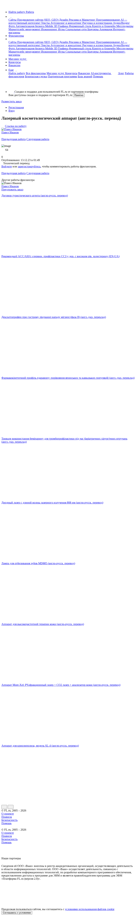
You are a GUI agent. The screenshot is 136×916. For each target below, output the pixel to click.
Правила (6, 816)
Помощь (98, 76)
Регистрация (16, 107)
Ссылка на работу (16, 126)
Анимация (106, 29)
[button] (11, 16)
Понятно (78, 95)
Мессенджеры (124, 26)
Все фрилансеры (36, 73)
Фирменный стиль (80, 26)
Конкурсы (14, 62)
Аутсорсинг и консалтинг (66, 22)
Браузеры (93, 29)
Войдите (6, 166)
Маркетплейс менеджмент (24, 29)
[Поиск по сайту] (11, 85)
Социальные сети (76, 29)
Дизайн (64, 19)
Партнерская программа (62, 76)
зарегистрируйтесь (29, 166)
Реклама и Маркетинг (82, 19)
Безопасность (9, 820)
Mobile (49, 26)
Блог (121, 73)
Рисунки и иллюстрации (97, 22)
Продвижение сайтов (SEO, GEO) (38, 19)
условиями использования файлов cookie (89, 909)
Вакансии (14, 65)
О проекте (7, 813)
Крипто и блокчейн (104, 26)
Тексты (45, 22)
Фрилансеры (16, 35)
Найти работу (16, 73)
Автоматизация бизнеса (30, 26)
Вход (11, 110)
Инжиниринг (49, 29)
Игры (62, 29)
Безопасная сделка (36, 76)
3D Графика (61, 26)
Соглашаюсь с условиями (17, 912)
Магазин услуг (17, 58)
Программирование (108, 19)
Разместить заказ (11, 101)
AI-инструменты (101, 73)
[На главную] (4, 5)
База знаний (85, 76)
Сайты (12, 19)
